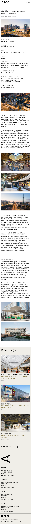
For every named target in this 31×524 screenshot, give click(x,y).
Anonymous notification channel (9, 519)
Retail (9, 16)
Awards (14, 16)
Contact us (8, 446)
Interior (7, 439)
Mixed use (4, 16)
